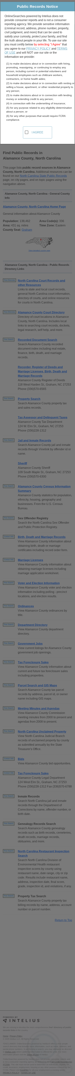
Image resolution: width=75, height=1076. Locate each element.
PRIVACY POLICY (38, 48)
